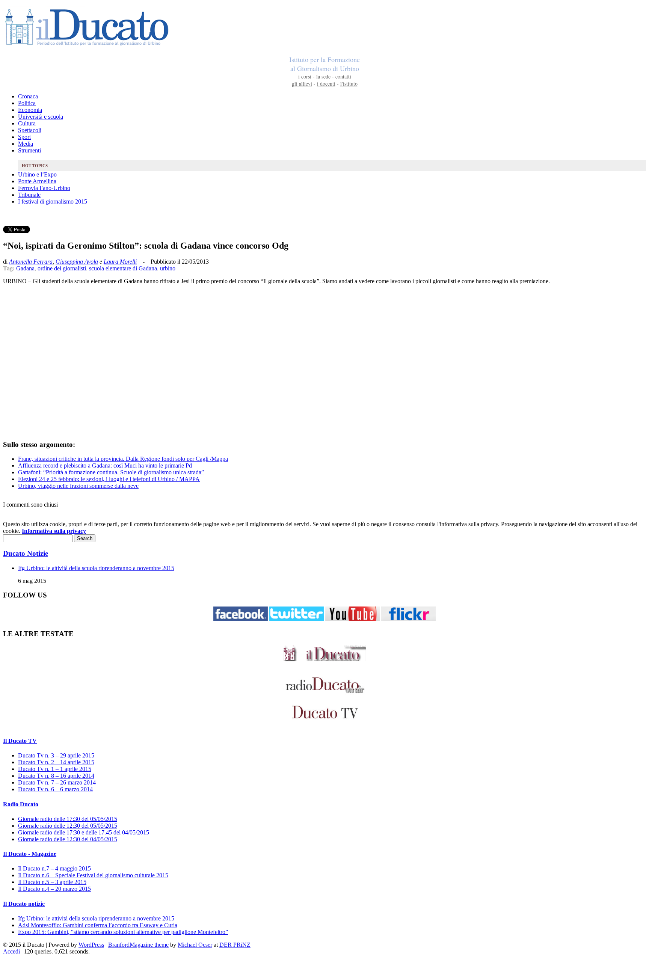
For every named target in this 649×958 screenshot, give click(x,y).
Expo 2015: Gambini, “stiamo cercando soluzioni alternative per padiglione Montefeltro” (123, 932)
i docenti (326, 83)
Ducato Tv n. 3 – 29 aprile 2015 (56, 755)
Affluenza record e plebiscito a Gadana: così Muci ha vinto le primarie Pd (105, 465)
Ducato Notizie (25, 553)
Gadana (25, 268)
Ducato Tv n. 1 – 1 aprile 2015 (54, 769)
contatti (343, 76)
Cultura (27, 123)
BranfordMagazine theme (138, 944)
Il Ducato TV (20, 741)
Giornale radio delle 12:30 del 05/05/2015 (67, 825)
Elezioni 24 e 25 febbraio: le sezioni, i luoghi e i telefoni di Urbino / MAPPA (109, 479)
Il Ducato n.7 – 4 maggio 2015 (54, 868)
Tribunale (29, 195)
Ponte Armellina (37, 181)
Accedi (11, 951)
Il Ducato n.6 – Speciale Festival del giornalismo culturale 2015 (93, 875)
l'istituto (349, 83)
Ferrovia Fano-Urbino (44, 188)
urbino (167, 268)
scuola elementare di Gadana (123, 268)
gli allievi (302, 83)
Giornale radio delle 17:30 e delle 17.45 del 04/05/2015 (83, 832)
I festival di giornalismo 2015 (52, 201)
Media (25, 143)
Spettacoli (29, 130)
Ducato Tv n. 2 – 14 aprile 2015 (56, 762)
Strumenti (29, 150)
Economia (30, 110)
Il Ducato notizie (24, 904)
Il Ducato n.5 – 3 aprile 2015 (52, 882)
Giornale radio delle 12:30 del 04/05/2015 (67, 839)
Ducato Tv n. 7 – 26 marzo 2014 (57, 782)
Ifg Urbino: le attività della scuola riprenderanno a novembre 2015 (96, 568)
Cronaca (28, 96)
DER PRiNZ (235, 944)
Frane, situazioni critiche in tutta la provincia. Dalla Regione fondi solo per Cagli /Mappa (123, 459)
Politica (27, 103)
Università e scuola (40, 116)
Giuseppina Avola (77, 261)
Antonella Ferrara (31, 261)
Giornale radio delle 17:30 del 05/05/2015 (67, 819)
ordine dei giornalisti (62, 268)
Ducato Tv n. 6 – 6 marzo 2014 (55, 789)
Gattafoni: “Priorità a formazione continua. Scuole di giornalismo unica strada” (111, 472)
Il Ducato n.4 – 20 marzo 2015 (54, 889)
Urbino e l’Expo (37, 174)
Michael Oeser (195, 944)
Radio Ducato (20, 804)
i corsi (304, 76)
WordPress (91, 944)
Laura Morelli (120, 261)
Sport (24, 137)
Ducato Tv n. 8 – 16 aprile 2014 (56, 775)
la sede (323, 76)
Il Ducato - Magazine (29, 854)
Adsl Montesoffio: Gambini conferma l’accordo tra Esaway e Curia (97, 925)
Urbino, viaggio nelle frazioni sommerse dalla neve (78, 486)
